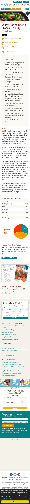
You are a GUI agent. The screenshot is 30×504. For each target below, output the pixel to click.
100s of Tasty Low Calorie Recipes (10, 362)
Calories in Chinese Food (8, 348)
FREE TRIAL (17, 1)
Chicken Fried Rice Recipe (8, 330)
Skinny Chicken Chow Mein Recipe (10, 337)
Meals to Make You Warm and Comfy (11, 364)
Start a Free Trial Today (11, 245)
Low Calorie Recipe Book (12, 286)
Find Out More (6, 293)
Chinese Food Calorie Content (9, 350)
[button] (8, 309)
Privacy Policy (23, 477)
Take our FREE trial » (9, 258)
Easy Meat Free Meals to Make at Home (12, 370)
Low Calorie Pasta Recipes (8, 375)
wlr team (9, 31)
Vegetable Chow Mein (7, 353)
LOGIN (26, 1)
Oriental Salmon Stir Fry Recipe (10, 339)
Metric (18, 388)
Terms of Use (13, 477)
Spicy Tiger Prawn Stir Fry (8, 332)
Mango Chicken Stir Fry (8, 355)
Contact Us (18, 479)
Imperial (12, 388)
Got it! (15, 502)
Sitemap (11, 479)
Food (7, 8)
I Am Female (9, 402)
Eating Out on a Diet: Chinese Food (11, 346)
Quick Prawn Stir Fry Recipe (9, 334)
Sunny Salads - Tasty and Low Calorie (11, 373)
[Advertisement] (15, 455)
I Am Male (9, 405)
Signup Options (15, 8)
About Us (5, 477)
